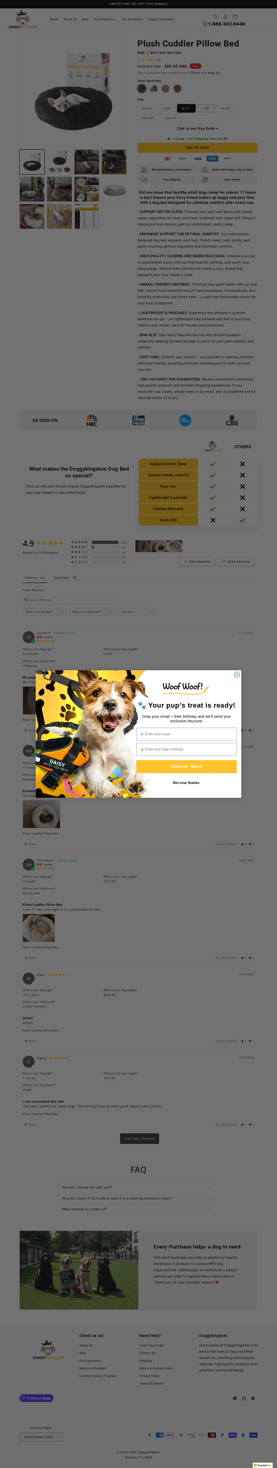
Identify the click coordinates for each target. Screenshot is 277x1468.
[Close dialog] (237, 674)
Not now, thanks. (186, 783)
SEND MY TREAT (186, 766)
